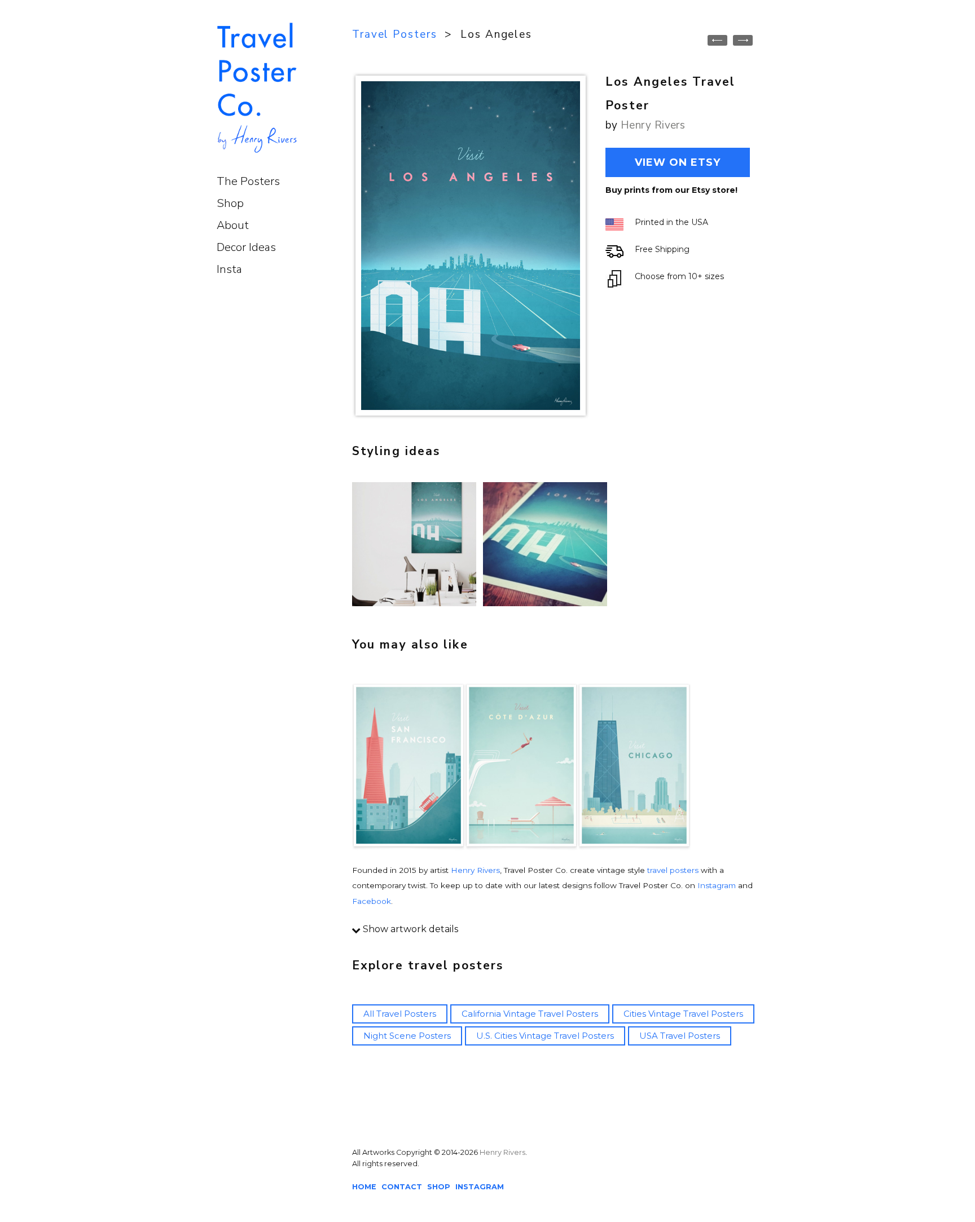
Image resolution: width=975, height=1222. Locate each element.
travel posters (673, 870)
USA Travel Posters (679, 1035)
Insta (229, 269)
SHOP (438, 1187)
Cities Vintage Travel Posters (683, 1013)
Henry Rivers (653, 125)
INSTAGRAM (479, 1187)
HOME (364, 1187)
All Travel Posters (399, 1013)
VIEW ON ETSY (678, 162)
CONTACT (401, 1187)
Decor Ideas (246, 247)
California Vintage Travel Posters (530, 1013)
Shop (230, 203)
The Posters (248, 181)
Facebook (371, 901)
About (233, 225)
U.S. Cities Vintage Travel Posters (545, 1035)
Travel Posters (394, 34)
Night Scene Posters (407, 1035)
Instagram (716, 885)
